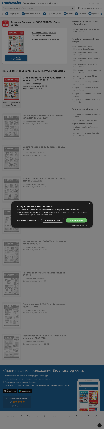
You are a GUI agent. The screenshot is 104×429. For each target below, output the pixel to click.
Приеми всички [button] (76, 220)
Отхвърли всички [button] (52, 220)
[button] (28, 220)
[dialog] (52, 214)
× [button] (89, 204)
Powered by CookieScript (79, 225)
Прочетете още (46, 215)
